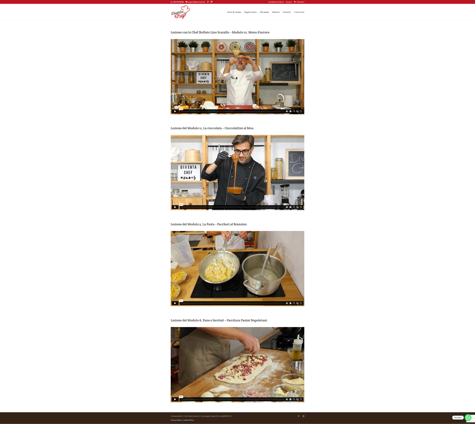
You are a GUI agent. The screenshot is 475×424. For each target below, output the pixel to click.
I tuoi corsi (299, 12)
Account (289, 2)
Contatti (287, 12)
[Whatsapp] (468, 417)
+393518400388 (178, 2)
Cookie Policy (188, 420)
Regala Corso (250, 12)
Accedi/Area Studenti (276, 2)
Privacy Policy (176, 420)
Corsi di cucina (234, 12)
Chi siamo (264, 12)
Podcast (276, 12)
